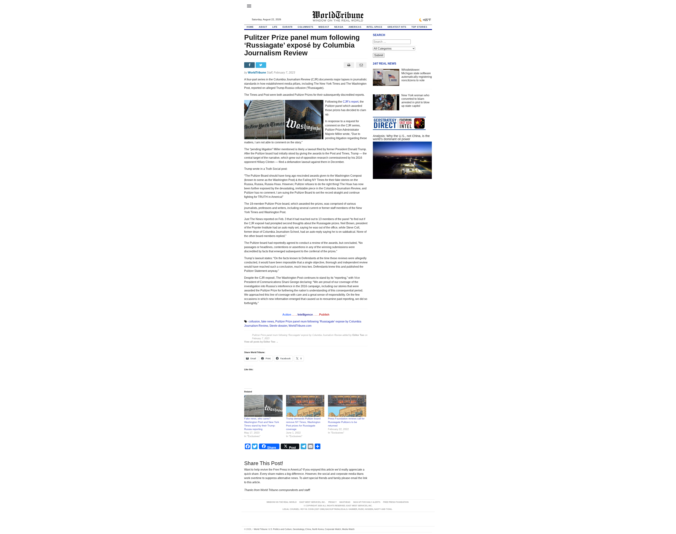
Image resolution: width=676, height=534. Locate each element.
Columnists (305, 27)
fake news (267, 321)
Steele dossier (278, 325)
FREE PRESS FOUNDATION (396, 502)
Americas (355, 27)
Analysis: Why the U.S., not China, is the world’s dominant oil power (401, 137)
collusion (254, 321)
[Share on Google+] (272, 65)
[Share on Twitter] (261, 65)
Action (286, 314)
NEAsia (338, 27)
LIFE (274, 27)
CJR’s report (350, 101)
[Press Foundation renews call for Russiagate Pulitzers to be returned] (347, 406)
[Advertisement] (402, 215)
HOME (250, 27)
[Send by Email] (361, 65)
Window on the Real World (282, 502)
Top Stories (419, 27)
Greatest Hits (396, 27)
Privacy (332, 502)
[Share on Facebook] (250, 65)
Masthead (344, 502)
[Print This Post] (349, 65)
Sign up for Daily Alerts (366, 502)
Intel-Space (374, 27)
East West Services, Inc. (312, 502)
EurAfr (288, 27)
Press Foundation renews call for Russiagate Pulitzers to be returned (346, 422)
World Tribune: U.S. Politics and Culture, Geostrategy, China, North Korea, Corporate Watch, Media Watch (303, 529)
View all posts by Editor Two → (261, 341)
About (263, 27)
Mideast (323, 27)
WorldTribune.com (300, 325)
